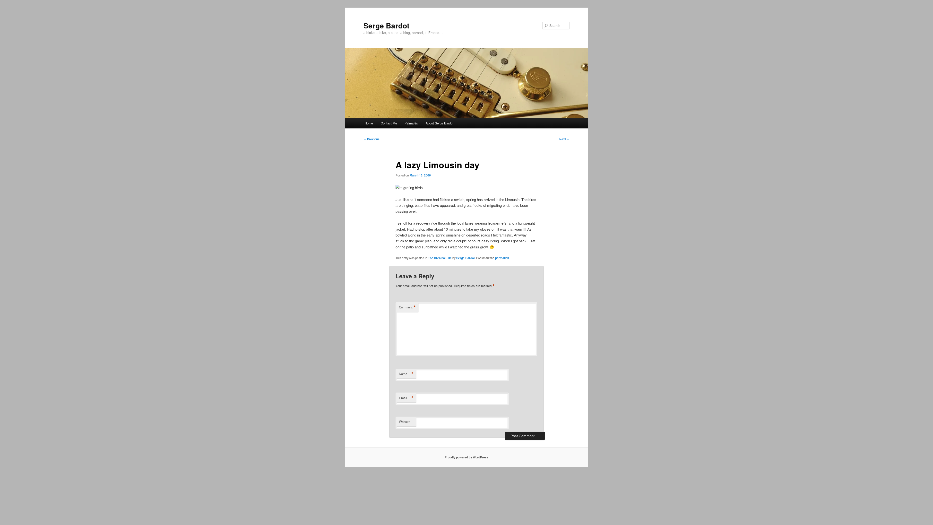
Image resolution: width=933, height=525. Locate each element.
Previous (371, 139)
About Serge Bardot (439, 123)
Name (406, 374)
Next (564, 139)
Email (406, 398)
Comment (407, 307)
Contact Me (389, 123)
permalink (502, 258)
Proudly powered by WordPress (466, 457)
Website (404, 421)
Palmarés (411, 123)
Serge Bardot (386, 25)
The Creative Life (440, 258)
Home (369, 123)
